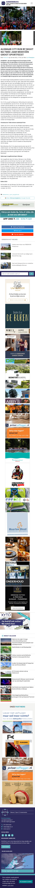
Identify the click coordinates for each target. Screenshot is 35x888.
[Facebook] (2, 835)
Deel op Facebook (18, 227)
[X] (6, 835)
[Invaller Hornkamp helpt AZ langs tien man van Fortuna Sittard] (5, 666)
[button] (1, 38)
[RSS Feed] (12, 835)
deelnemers (5, 194)
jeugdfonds (16, 194)
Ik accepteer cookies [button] (26, 881)
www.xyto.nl (6, 829)
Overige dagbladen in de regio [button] (10, 871)
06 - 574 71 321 (24, 219)
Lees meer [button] (10, 885)
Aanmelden (5, 846)
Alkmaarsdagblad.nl (12, 2)
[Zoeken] (31, 273)
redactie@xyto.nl (8, 826)
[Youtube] (9, 835)
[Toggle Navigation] (31, 3)
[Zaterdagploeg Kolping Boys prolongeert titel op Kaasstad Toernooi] (5, 698)
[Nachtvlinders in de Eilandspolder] (5, 650)
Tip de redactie (18, 234)
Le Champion (30, 57)
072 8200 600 (7, 824)
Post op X (18, 230)
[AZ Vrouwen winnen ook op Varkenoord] (5, 674)
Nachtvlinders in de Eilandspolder (21, 647)
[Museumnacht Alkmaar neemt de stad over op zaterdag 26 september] (5, 682)
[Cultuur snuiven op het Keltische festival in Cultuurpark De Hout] (5, 658)
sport (10, 194)
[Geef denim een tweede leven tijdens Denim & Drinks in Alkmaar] (5, 690)
